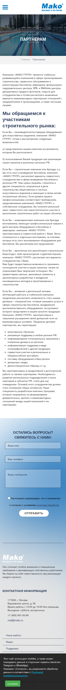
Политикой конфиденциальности (23, 673)
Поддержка (12, 648)
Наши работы (13, 635)
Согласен (12, 683)
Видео (9, 641)
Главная (25, 59)
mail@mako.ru (15, 620)
